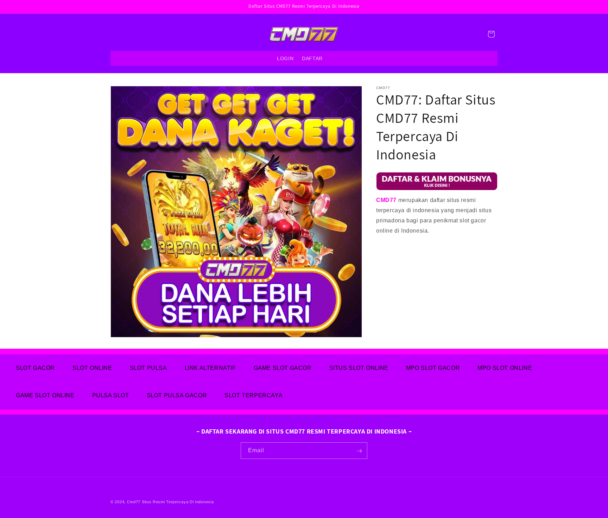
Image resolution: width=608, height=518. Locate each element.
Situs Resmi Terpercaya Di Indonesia (178, 502)
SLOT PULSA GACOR (177, 395)
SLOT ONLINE (92, 368)
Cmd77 (134, 502)
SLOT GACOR (35, 368)
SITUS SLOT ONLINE (358, 368)
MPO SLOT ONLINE (504, 368)
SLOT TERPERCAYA (253, 395)
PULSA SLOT (110, 395)
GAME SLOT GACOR (283, 368)
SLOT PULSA (148, 368)
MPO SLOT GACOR (433, 368)
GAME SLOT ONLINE (45, 395)
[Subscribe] (359, 451)
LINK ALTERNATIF (210, 368)
